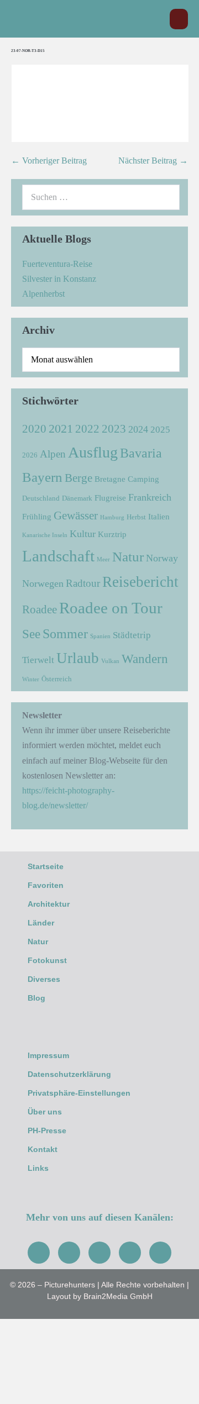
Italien (159, 516)
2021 (61, 428)
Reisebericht (140, 582)
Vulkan (110, 661)
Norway (162, 558)
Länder (41, 922)
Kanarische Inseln (44, 535)
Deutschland (41, 498)
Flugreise (110, 497)
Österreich (56, 679)
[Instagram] (69, 1253)
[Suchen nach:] (101, 197)
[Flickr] (130, 1253)
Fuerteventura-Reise (57, 264)
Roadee (39, 609)
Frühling (36, 516)
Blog (36, 997)
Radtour (83, 583)
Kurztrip (112, 534)
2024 (138, 429)
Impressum (48, 1055)
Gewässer (76, 515)
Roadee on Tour (111, 608)
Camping (143, 478)
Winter (30, 679)
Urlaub (77, 658)
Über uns (45, 1111)
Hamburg (112, 517)
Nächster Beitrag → (153, 160)
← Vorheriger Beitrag (49, 160)
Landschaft (58, 556)
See (31, 634)
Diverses (44, 979)
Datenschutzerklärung (69, 1074)
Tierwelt (38, 660)
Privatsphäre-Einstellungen (79, 1093)
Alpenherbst (43, 293)
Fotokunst (47, 960)
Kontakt (42, 1149)
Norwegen (43, 583)
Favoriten (46, 885)
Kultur (83, 533)
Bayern (42, 477)
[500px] (160, 1253)
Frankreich (149, 497)
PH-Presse (47, 1130)
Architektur (49, 904)
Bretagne (110, 478)
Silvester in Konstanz (59, 278)
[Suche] (165, 197)
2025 (160, 429)
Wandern (145, 659)
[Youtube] (99, 1253)
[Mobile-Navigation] (179, 19)
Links (38, 1168)
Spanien (100, 636)
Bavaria (141, 452)
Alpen (53, 454)
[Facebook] (39, 1253)
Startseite (46, 866)
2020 (34, 429)
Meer (103, 559)
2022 (87, 428)
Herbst (136, 517)
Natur (128, 556)
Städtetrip (132, 635)
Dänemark (77, 498)
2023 (114, 429)
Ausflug (93, 452)
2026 (30, 455)
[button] (155, 19)
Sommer (65, 633)
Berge (78, 478)
